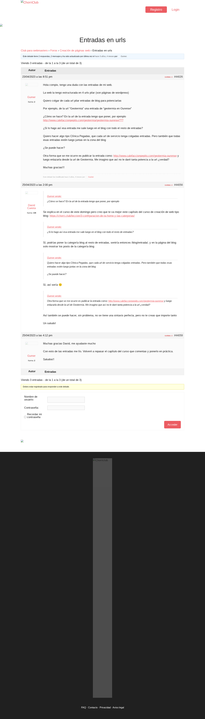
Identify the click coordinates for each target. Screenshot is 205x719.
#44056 (178, 184)
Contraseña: (31, 407)
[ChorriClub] (30, 9)
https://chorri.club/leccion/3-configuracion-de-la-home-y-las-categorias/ (92, 215)
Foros (53, 50)
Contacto (93, 707)
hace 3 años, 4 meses (104, 56)
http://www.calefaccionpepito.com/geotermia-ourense (145, 155)
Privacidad (105, 707)
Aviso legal (118, 707)
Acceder (172, 424)
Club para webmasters (34, 50)
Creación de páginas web (75, 50)
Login (175, 9)
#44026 (178, 76)
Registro (156, 9)
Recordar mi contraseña (34, 416)
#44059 (178, 335)
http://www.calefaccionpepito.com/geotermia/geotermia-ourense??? (83, 120)
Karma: (31, 102)
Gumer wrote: (54, 196)
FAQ (83, 707)
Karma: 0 (168, 77)
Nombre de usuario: (30, 398)
